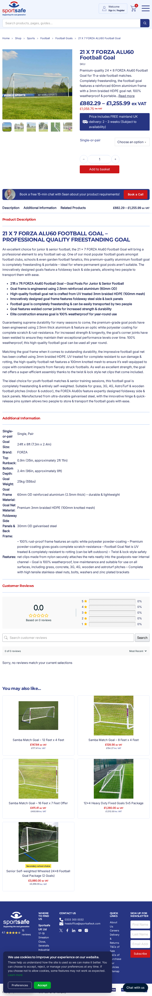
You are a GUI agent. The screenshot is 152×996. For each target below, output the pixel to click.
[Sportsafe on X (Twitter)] (61, 930)
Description (10, 208)
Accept (42, 985)
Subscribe (140, 953)
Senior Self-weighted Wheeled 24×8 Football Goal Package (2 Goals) (38, 873)
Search (142, 638)
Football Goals (64, 38)
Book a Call (135, 194)
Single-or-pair (90, 140)
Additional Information (40, 208)
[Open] (144, 9)
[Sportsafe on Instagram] (86, 930)
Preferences (20, 985)
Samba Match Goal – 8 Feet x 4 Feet (113, 740)
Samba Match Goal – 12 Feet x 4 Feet (38, 740)
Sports (31, 38)
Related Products (73, 208)
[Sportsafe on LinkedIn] (73, 930)
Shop (18, 38)
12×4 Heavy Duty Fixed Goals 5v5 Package (113, 803)
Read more (127, 96)
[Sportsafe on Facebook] (67, 930)
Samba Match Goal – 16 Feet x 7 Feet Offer (38, 803)
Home (6, 38)
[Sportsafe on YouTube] (80, 930)
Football (45, 38)
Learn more (15, 975)
